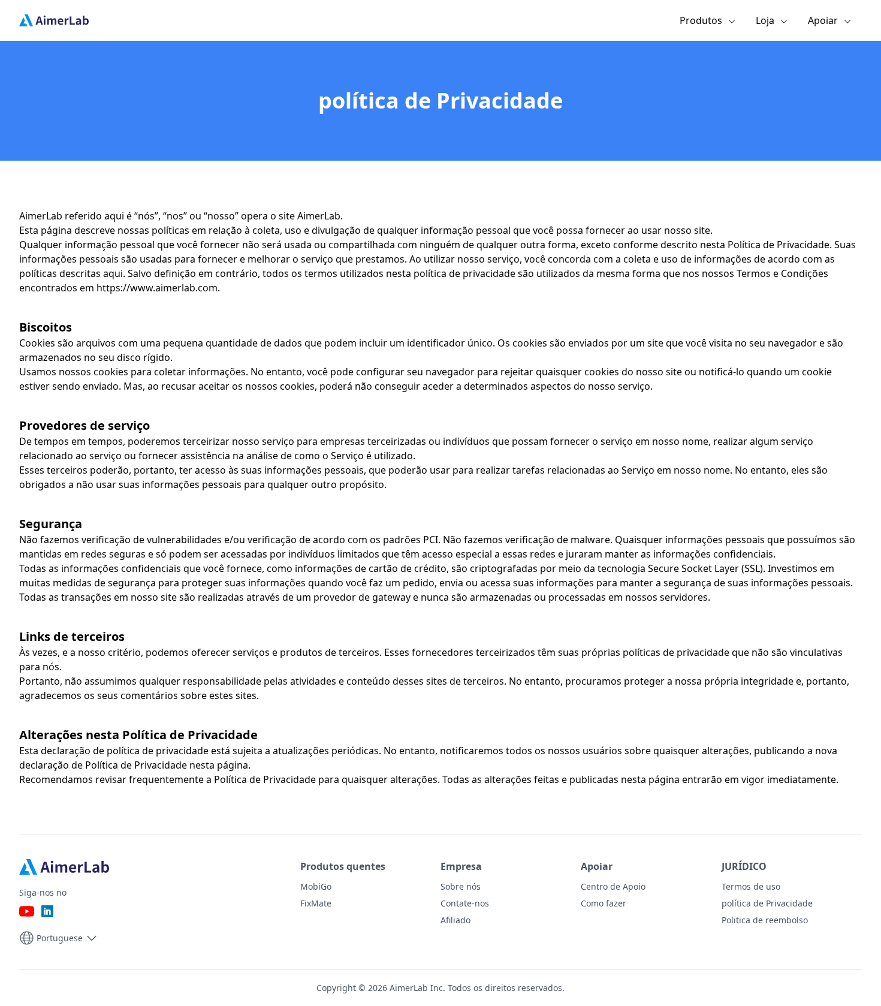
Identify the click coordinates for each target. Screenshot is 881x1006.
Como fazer (603, 903)
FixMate (315, 903)
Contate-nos (465, 903)
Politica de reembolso (765, 920)
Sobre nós (461, 886)
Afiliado (455, 920)
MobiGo (315, 886)
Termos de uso (751, 886)
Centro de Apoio (613, 886)
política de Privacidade (767, 903)
